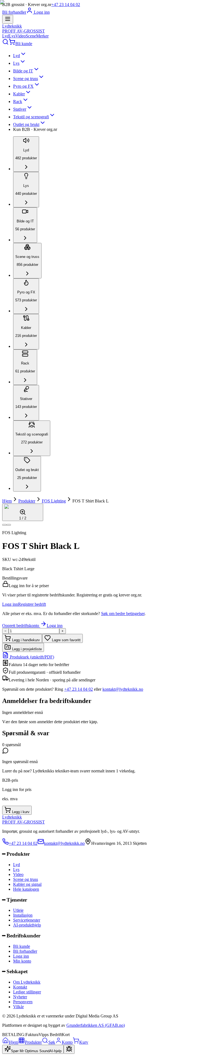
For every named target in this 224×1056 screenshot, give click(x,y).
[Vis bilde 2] (9, 525)
